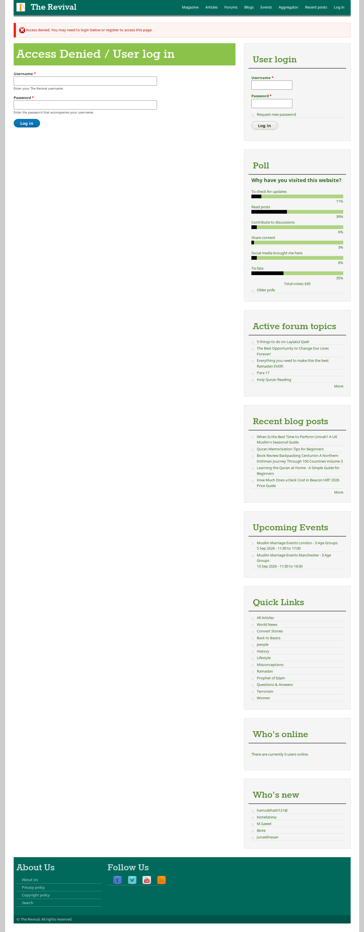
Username (25, 73)
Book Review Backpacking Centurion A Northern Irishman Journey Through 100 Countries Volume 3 (300, 458)
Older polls (266, 289)
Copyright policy (36, 895)
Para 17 (263, 372)
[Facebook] (117, 880)
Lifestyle (264, 657)
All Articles (265, 617)
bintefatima (266, 817)
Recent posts (316, 7)
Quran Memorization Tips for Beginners (290, 448)
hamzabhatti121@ (272, 810)
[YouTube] (146, 880)
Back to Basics (268, 637)
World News (267, 624)
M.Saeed (264, 823)
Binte (261, 830)
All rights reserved (56, 919)
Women (263, 697)
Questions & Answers (275, 684)
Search (27, 902)
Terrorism (265, 691)
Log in (339, 7)
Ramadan (265, 671)
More (338, 386)
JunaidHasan (267, 837)
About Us (30, 879)
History (263, 651)
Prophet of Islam (271, 678)
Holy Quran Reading (274, 379)
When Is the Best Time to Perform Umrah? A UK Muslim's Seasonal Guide (297, 439)
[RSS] (161, 880)
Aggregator (288, 7)
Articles (211, 7)
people (262, 644)
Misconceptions (270, 664)
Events (266, 7)
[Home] (20, 7)
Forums (230, 7)
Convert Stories (270, 631)
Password (24, 97)
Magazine (190, 7)
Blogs (249, 7)
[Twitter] (132, 880)
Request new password (276, 114)
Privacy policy (33, 887)
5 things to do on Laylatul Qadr (283, 341)
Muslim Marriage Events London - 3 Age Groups (297, 542)
